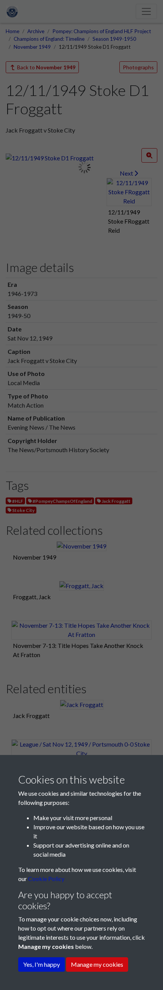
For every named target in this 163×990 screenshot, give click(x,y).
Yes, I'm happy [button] (41, 964)
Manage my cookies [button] (97, 964)
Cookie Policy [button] (46, 878)
